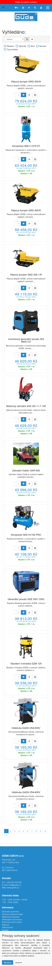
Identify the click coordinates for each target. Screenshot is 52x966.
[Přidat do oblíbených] (29, 95)
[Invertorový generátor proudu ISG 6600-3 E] (26, 322)
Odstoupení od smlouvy (12, 919)
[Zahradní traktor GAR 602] (26, 453)
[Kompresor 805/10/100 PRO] (26, 518)
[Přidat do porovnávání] (35, 95)
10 (45, 831)
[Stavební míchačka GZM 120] (26, 646)
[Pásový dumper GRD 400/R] (26, 193)
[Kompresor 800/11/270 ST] (26, 129)
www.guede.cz (13, 887)
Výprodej (22, 46)
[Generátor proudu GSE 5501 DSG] (26, 582)
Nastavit (18, 962)
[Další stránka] (6, 835)
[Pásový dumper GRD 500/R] (26, 64)
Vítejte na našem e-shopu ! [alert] (26, 2)
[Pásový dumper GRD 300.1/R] (26, 258)
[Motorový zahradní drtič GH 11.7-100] (26, 389)
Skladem (10, 46)
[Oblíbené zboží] (29, 7)
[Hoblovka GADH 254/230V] (26, 711)
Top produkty (12, 49)
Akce (33, 46)
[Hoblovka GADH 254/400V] (26, 775)
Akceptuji (7, 962)
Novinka (42, 46)
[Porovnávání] (23, 7)
